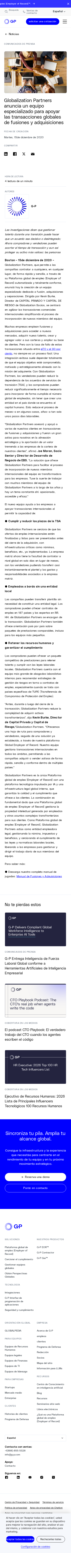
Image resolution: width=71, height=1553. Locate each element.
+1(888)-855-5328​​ (15, 1450)
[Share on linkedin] (6, 154)
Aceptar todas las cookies (20, 1539)
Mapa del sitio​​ (45, 1363)
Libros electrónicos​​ (47, 1409)
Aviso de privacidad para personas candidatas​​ (29, 1513)
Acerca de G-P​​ (45, 1330)
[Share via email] (32, 154)
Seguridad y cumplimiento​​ (19, 1310)
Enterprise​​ (10, 1398)
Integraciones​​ (12, 1292)
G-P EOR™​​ (43, 1247)
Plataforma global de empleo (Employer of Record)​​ (16, 1250)
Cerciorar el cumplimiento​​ (19, 1259)
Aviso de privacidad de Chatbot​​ (46, 1507)
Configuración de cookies (35, 1546)
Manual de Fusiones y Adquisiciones (39, 876)
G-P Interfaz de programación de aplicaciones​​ (14, 1301)
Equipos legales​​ (13, 1355)
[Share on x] (24, 154)
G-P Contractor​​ (45, 1252)
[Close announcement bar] (68, 4)
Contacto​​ (10, 1465)
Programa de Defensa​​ (17, 1419)
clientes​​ (41, 1341)
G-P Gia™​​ (42, 1258)
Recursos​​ (42, 1398)
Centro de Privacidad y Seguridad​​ (22, 1502)
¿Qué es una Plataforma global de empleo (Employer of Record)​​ (50, 1418)
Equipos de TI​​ (12, 1366)
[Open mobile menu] (65, 21)
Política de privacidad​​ (16, 1507)
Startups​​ (10, 1387)
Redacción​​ (43, 1352)
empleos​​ (41, 1336)
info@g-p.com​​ (12, 1454)
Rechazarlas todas (50, 1539)
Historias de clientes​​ (16, 1414)
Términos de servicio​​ (53, 1502)
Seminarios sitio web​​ (48, 1404)
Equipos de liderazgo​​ (16, 1371)
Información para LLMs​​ (49, 1368)
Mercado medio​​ (13, 1392)
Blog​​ (39, 1393)
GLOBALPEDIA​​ (13, 1330)
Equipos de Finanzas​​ (16, 1360)
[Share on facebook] (15, 154)
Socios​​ (40, 1357)
